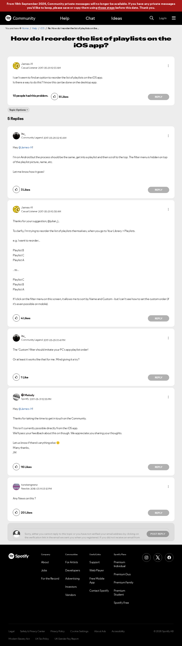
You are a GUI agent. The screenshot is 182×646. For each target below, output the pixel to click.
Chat (90, 18)
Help (64, 18)
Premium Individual (119, 564)
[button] (168, 65)
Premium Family (123, 582)
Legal (11, 631)
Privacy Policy (57, 631)
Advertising (72, 578)
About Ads (100, 631)
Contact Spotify (99, 591)
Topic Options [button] (17, 110)
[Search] (152, 18)
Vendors (70, 595)
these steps (106, 8)
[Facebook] (169, 557)
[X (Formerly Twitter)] (158, 557)
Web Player (96, 570)
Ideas (116, 18)
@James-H (25, 147)
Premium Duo (122, 574)
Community (24, 18)
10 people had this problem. (30, 96)
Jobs (44, 570)
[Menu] (174, 18)
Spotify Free (121, 603)
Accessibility (118, 631)
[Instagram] (146, 557)
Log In (162, 18)
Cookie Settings (79, 631)
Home (25, 28)
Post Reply (157, 534)
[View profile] (16, 65)
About (45, 562)
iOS (42, 28)
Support (94, 562)
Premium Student (119, 592)
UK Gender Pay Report (67, 638)
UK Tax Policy (42, 638)
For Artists (71, 562)
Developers (72, 570)
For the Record (50, 578)
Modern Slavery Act (19, 638)
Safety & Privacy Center (32, 631)
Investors (71, 587)
